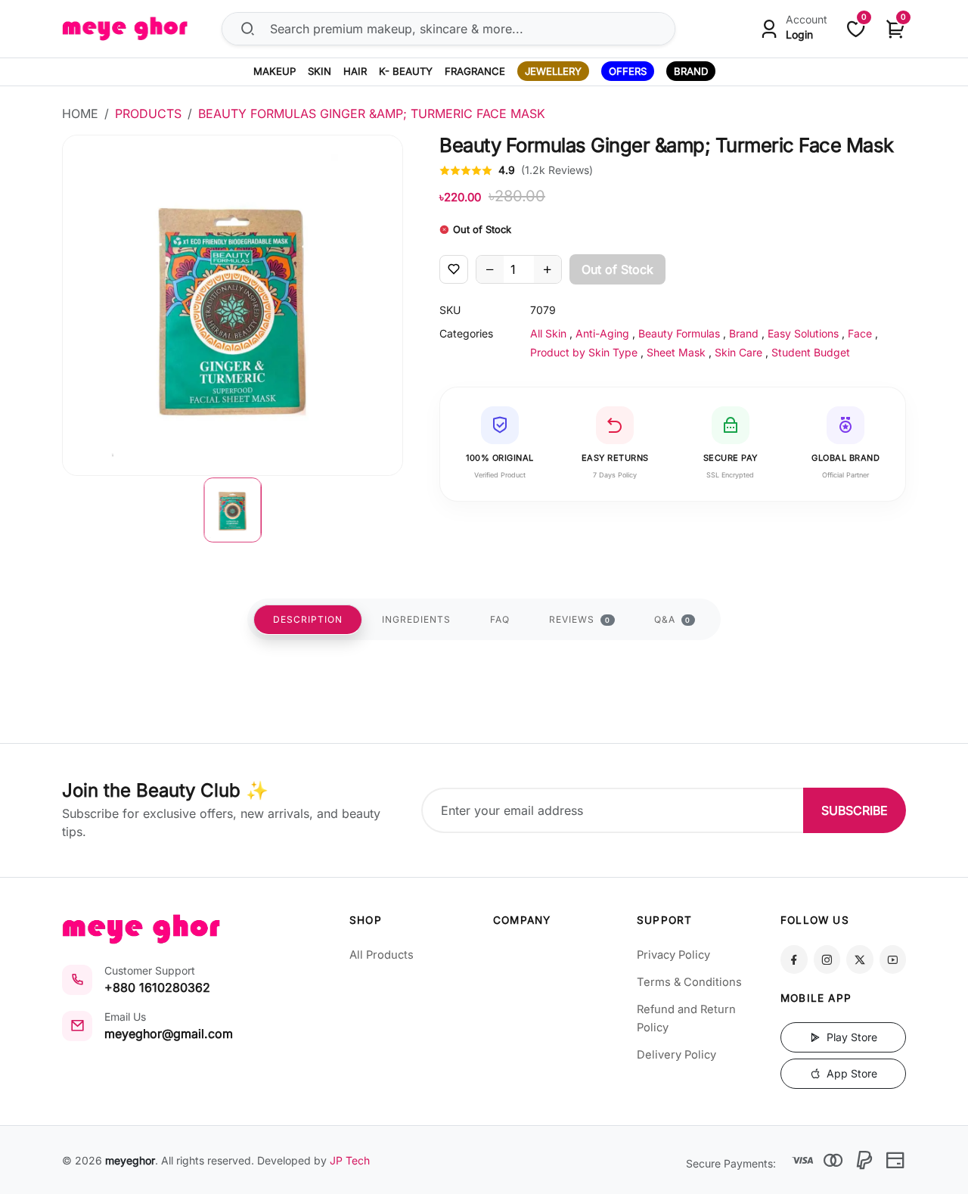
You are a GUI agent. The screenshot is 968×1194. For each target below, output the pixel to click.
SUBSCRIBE (854, 810)
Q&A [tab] (672, 619)
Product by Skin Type (584, 352)
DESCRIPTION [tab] (308, 619)
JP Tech (350, 1160)
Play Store (850, 1037)
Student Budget (810, 352)
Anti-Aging (602, 333)
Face (860, 333)
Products (148, 113)
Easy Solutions (803, 333)
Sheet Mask (676, 352)
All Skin (548, 333)
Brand (744, 333)
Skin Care (738, 352)
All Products (381, 955)
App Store (850, 1073)
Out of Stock (617, 269)
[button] (233, 510)
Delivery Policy (676, 1055)
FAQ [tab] (500, 619)
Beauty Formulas (679, 333)
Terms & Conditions (689, 982)
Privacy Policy (673, 955)
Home (80, 113)
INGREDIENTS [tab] (416, 619)
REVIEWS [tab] (579, 619)
